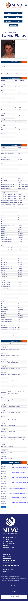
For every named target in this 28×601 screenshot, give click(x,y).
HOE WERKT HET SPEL (9, 537)
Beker (17, 17)
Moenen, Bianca (23, 488)
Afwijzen (14, 591)
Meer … (3, 507)
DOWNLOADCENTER (9, 561)
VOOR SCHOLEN (8, 541)
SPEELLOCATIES (8, 569)
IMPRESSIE (6, 546)
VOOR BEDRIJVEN (8, 543)
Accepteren (14, 586)
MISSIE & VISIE (7, 559)
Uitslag (18, 21)
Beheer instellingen (14, 596)
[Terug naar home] (14, 5)
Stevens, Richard (22, 467)
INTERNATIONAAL (8, 563)
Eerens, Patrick (15, 467)
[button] (26, 5)
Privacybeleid (15, 580)
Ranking (8, 21)
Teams (8, 17)
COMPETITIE (6, 572)
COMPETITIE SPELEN (9, 550)
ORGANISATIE (7, 556)
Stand (17, 13)
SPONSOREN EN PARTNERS (11, 565)
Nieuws (8, 13)
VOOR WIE (6, 539)
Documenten (13, 25)
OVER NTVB (6, 554)
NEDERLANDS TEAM (9, 548)
